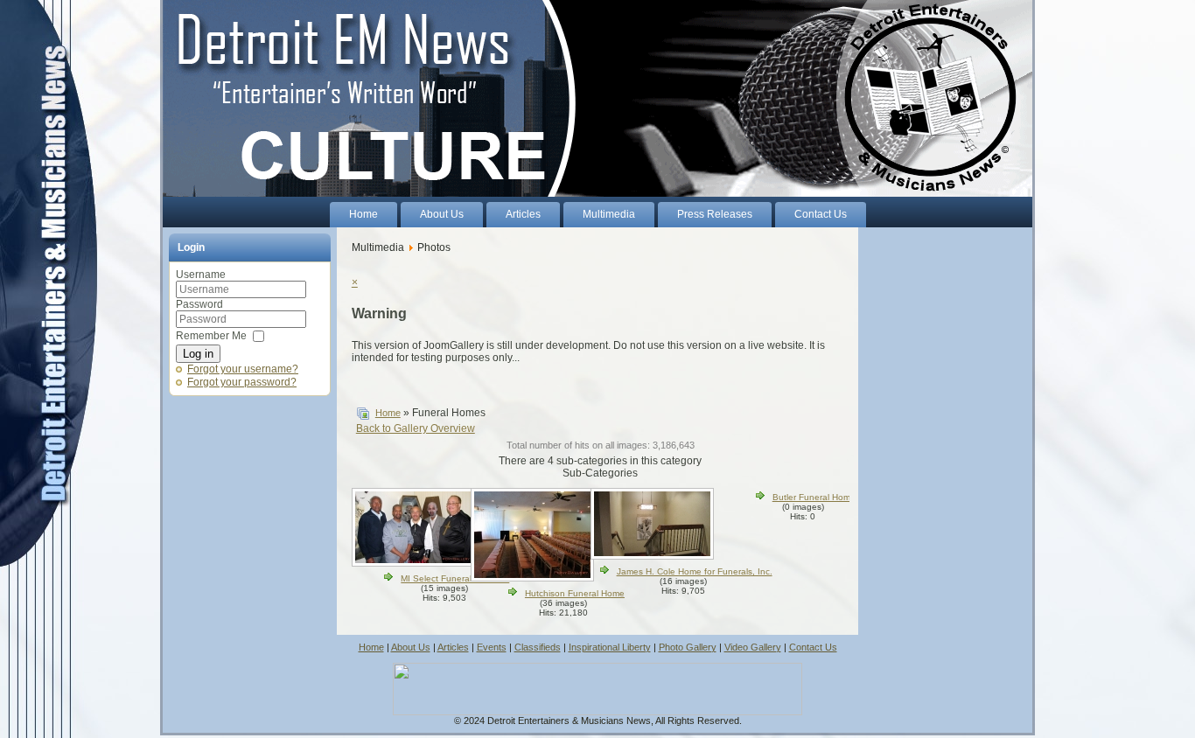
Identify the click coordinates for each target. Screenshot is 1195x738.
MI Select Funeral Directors (455, 578)
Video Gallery (752, 647)
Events (492, 647)
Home (388, 412)
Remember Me (211, 336)
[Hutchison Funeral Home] (534, 578)
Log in (198, 353)
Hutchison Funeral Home (575, 593)
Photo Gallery (687, 647)
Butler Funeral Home (814, 497)
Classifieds (537, 647)
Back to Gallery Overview (415, 428)
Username (201, 274)
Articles (453, 647)
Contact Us (813, 647)
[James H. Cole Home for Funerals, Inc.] (654, 556)
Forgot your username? (242, 369)
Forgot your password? (242, 382)
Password (199, 304)
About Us (410, 647)
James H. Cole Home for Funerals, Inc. (694, 571)
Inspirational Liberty (610, 647)
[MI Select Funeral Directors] (415, 563)
